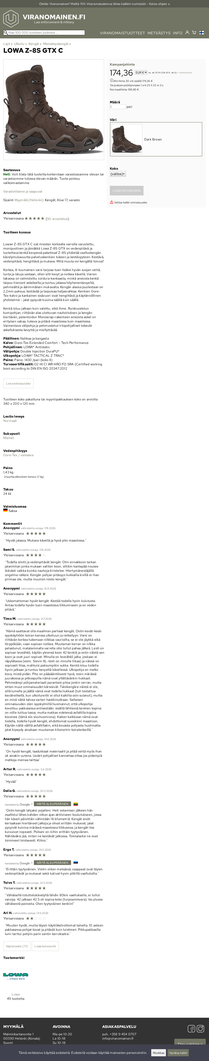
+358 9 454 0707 (123, 1034)
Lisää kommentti (45, 946)
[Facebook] (191, 1029)
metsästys (159, 33)
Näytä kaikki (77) (17, 946)
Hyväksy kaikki (178, 1053)
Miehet (8, 438)
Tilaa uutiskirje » (190, 1044)
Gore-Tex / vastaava (18, 455)
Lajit (8, 44)
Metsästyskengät (57, 44)
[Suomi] (203, 33)
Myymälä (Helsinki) (28, 200)
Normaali (10, 421)
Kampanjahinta (122, 64)
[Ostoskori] (194, 33)
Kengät (35, 44)
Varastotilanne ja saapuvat (22, 191)
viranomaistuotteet (122, 33)
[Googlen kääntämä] (17, 804)
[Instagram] (200, 1029)
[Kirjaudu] (187, 32)
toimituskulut (185, 72)
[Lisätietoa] (111, 81)
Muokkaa (158, 1053)
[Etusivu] (44, 26)
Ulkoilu (20, 44)
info (178, 33)
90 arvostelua (57, 219)
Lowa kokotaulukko (18, 383)
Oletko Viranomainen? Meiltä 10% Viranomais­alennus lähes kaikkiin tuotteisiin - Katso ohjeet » (104, 4)
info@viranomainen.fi (118, 1038)
